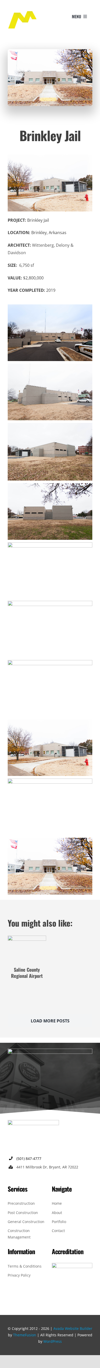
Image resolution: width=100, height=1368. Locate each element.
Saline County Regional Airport (27, 972)
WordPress (52, 1341)
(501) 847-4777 (28, 1158)
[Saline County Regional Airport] (27, 939)
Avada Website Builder (72, 1328)
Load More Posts (50, 1021)
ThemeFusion (24, 1334)
